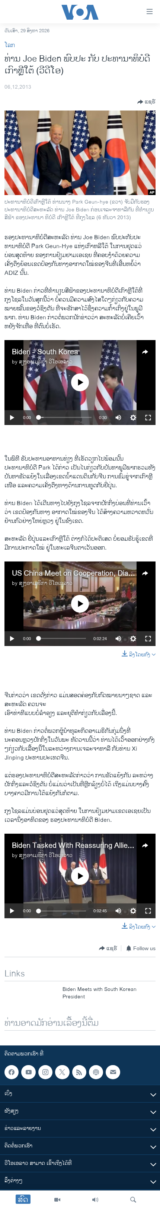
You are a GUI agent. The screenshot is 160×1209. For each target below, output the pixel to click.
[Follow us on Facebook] (11, 1072)
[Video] (57, 1199)
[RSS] (79, 1072)
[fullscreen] (148, 417)
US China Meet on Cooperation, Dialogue (79, 573)
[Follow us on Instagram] (45, 1072)
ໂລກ (9, 45)
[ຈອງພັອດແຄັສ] (113, 1072)
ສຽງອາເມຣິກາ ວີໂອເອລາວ (46, 362)
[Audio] (95, 1199)
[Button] (146, 102)
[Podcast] (96, 1072)
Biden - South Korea (45, 352)
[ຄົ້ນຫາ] (133, 1199)
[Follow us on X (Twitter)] (62, 1072)
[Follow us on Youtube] (28, 1072)
